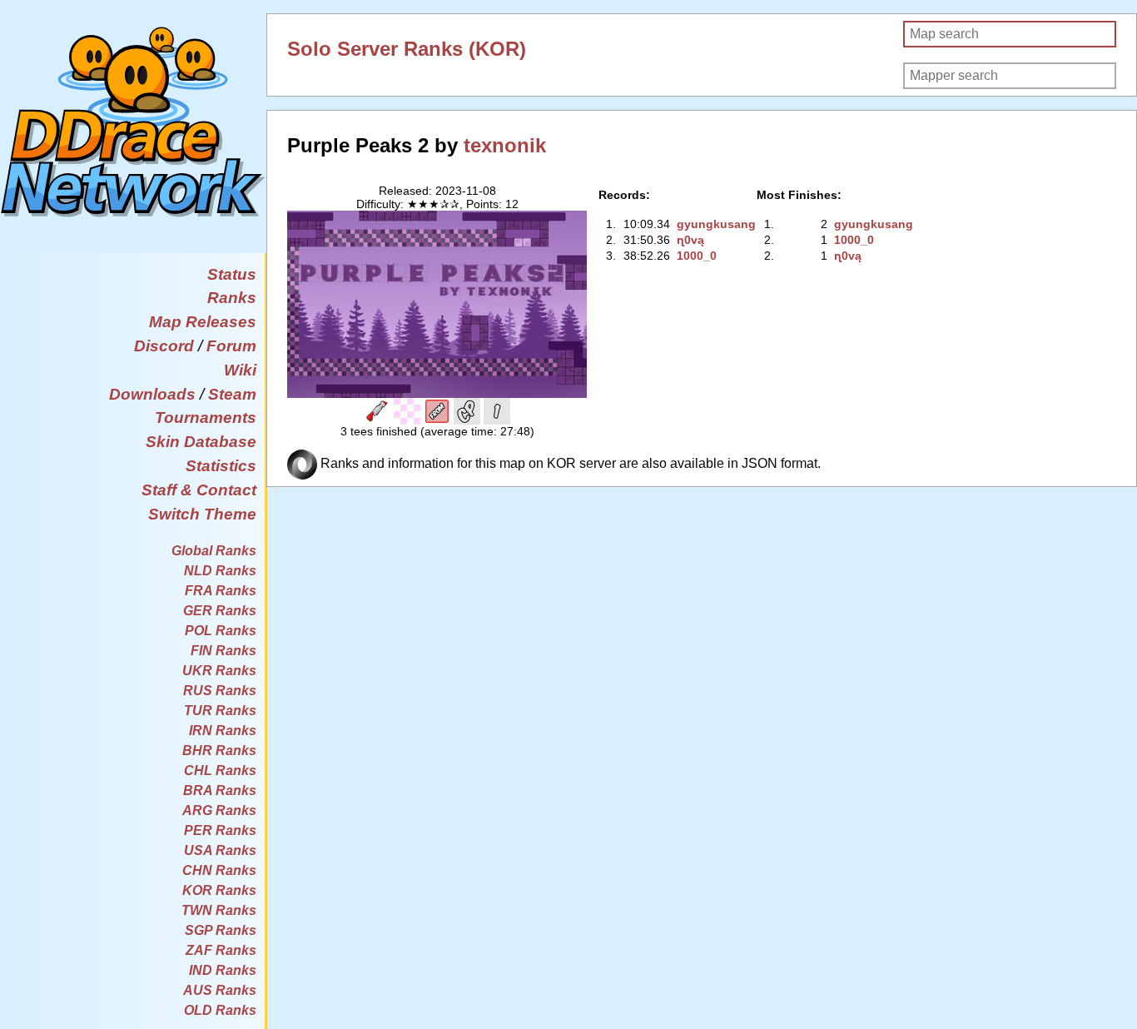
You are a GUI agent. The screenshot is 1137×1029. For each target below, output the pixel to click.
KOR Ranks (219, 890)
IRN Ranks (222, 730)
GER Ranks (219, 611)
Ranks (231, 297)
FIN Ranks (223, 651)
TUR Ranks (220, 710)
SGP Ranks (220, 930)
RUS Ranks (219, 691)
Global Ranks (213, 551)
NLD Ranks (220, 571)
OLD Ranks (220, 1010)
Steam (232, 394)
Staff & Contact (199, 490)
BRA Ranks (219, 790)
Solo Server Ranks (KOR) (406, 48)
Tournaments (205, 417)
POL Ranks (220, 631)
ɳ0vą (690, 239)
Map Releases (202, 322)
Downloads (152, 394)
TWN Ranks (218, 910)
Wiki (240, 370)
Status (231, 274)
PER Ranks (220, 830)
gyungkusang (716, 224)
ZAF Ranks (221, 950)
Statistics (221, 466)
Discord (164, 346)
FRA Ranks (220, 591)
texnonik (505, 145)
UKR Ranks (219, 671)
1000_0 (697, 255)
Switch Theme (202, 514)
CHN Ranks (219, 870)
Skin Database (201, 441)
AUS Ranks (219, 990)
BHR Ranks (219, 750)
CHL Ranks (220, 770)
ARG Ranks (219, 810)
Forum (231, 346)
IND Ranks (222, 970)
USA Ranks (220, 850)
